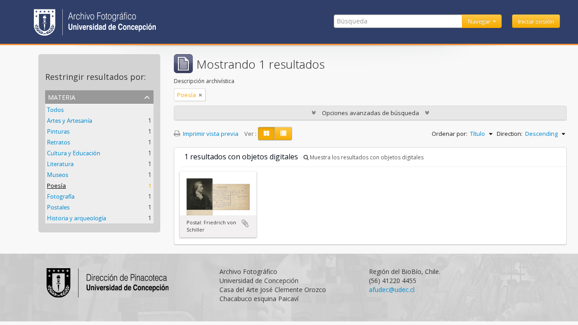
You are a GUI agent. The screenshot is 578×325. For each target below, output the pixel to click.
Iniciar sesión (536, 21)
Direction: (509, 134)
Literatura (60, 164)
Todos (55, 110)
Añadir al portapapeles (245, 223)
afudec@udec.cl (392, 289)
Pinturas (58, 131)
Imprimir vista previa (210, 134)
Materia (61, 96)
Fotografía (61, 196)
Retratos (58, 142)
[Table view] (283, 133)
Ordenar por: (449, 134)
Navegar (480, 21)
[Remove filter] (200, 94)
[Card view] (266, 133)
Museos (57, 175)
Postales (58, 207)
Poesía (56, 185)
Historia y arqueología (76, 218)
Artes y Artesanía (69, 120)
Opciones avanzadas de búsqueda (370, 113)
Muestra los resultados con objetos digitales (366, 157)
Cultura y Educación (73, 153)
